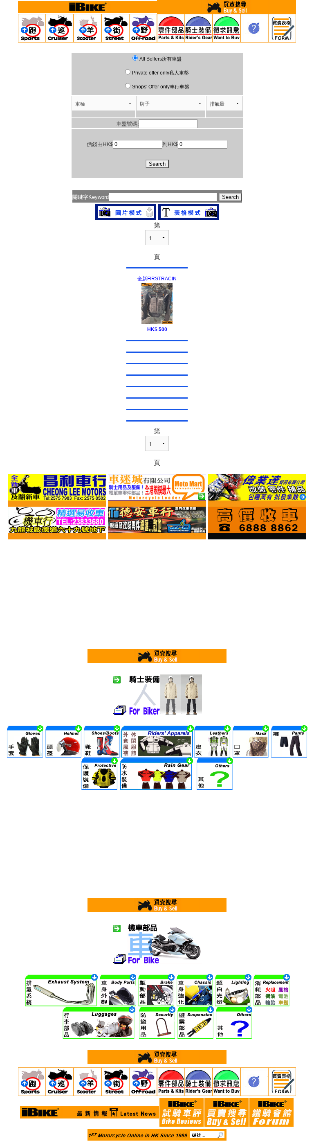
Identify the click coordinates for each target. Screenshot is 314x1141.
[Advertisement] (157, 593)
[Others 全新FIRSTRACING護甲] (156, 302)
